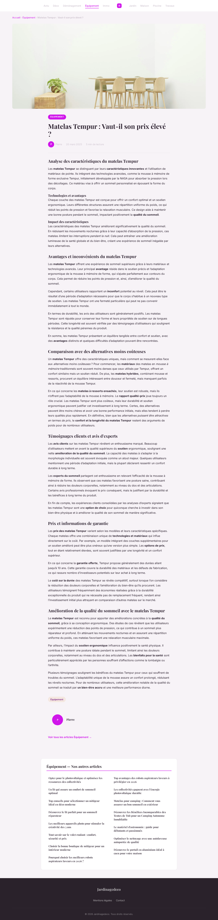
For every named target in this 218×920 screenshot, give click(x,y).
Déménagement (72, 5)
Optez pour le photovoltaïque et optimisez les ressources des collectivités (75, 779)
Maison (144, 5)
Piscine (157, 5)
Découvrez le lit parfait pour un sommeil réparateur (73, 813)
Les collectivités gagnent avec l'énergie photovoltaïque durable (137, 791)
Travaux (169, 5)
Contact (120, 900)
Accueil (16, 17)
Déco (56, 5)
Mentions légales (102, 900)
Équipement (92, 5)
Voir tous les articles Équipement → (70, 737)
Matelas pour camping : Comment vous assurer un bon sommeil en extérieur (137, 802)
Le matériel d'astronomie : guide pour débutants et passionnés (136, 828)
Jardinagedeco (109, 889)
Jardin (132, 5)
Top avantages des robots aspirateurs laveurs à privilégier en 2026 (141, 779)
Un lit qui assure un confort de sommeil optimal (72, 791)
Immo (106, 5)
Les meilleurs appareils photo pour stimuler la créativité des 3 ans (76, 825)
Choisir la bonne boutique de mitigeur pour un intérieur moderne (76, 847)
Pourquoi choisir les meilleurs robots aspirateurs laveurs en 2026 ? (71, 859)
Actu (46, 5)
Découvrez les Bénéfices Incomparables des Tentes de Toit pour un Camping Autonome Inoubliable (140, 815)
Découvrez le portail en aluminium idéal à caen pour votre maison (139, 851)
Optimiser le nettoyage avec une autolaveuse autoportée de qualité (140, 840)
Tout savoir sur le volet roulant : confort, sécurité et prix (72, 836)
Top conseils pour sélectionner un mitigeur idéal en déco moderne (74, 802)
